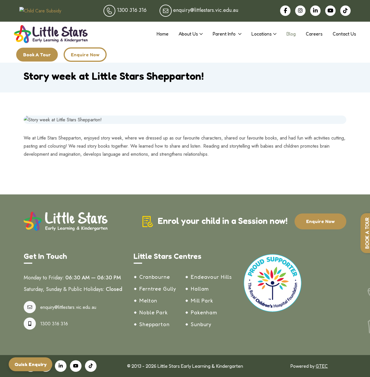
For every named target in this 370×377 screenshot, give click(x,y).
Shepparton (154, 324)
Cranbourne (154, 276)
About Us (188, 34)
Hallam (200, 288)
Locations (261, 34)
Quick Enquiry (30, 364)
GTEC (322, 366)
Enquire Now (85, 54)
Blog (291, 34)
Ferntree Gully (157, 288)
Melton (148, 300)
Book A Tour (37, 54)
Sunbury (201, 324)
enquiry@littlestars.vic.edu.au (68, 307)
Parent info (225, 34)
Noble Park (153, 312)
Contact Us (344, 34)
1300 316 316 (54, 323)
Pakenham (204, 312)
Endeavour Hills (211, 276)
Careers (314, 34)
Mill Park (202, 300)
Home (163, 34)
